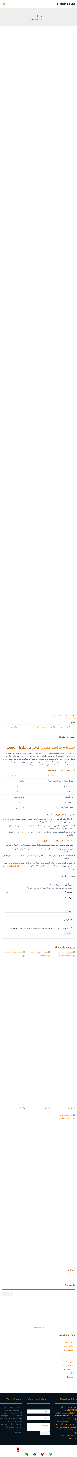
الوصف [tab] (72, 737)
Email (48, 1415)
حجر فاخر (19, 727)
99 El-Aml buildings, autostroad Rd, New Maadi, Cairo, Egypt (66, 1416)
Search (6, 1294)
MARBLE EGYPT (38, 1327)
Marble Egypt (66, 4)
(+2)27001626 (71, 1407)
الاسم (70, 911)
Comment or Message (43, 1422)
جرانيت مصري (32, 727)
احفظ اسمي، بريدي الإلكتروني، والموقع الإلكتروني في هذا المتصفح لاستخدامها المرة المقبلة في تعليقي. (40, 928)
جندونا (25, 727)
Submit (45, 1433)
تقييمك (68, 892)
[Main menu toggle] (4, 4)
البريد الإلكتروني (67, 920)
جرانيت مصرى (63, 715)
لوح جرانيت (12, 727)
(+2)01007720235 (71, 1410)
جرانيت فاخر (41, 727)
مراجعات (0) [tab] (63, 737)
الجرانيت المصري (13, 866)
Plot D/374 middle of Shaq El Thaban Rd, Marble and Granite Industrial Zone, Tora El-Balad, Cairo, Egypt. (66, 1427)
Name (47, 1408)
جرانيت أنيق (49, 727)
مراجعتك (67, 897)
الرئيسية (72, 715)
